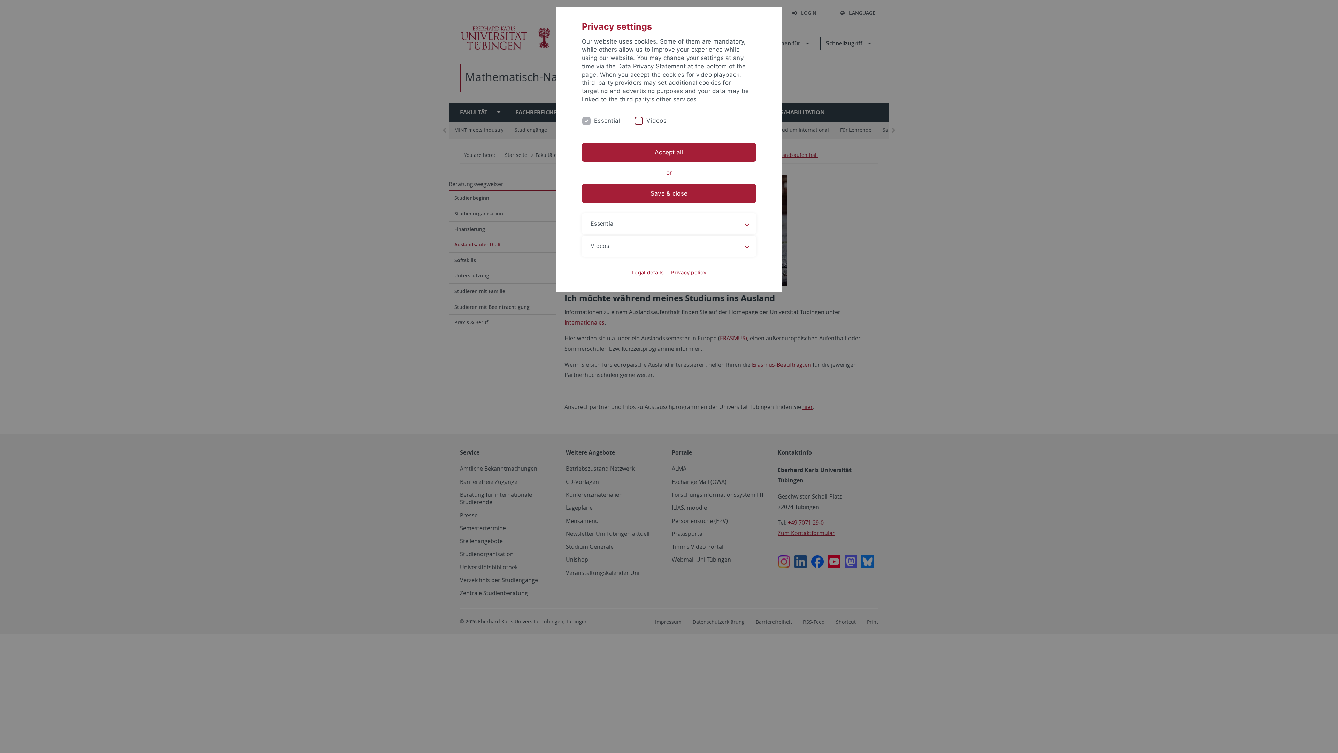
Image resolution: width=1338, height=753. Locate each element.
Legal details (648, 272)
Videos (656, 120)
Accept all (669, 152)
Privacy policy (688, 272)
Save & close (669, 193)
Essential (607, 120)
